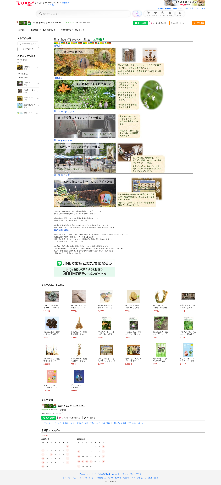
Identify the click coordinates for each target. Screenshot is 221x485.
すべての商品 (23, 74)
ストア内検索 (199, 23)
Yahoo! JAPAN (164, 8)
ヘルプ (202, 8)
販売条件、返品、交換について (88, 423)
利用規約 (100, 478)
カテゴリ (22, 30)
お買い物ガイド (67, 30)
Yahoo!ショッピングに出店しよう (185, 8)
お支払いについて (49, 423)
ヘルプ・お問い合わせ (138, 478)
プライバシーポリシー (136, 423)
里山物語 (34, 30)
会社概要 (86, 22)
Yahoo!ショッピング (88, 474)
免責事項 (118, 478)
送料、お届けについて (66, 423)
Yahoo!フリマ (135, 474)
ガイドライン (109, 478)
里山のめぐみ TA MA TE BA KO (71, 406)
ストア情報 (106, 423)
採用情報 (126, 478)
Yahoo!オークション (120, 474)
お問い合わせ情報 (119, 423)
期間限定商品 (23, 77)
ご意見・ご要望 (152, 478)
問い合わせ (79, 30)
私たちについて (49, 30)
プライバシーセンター (87, 478)
